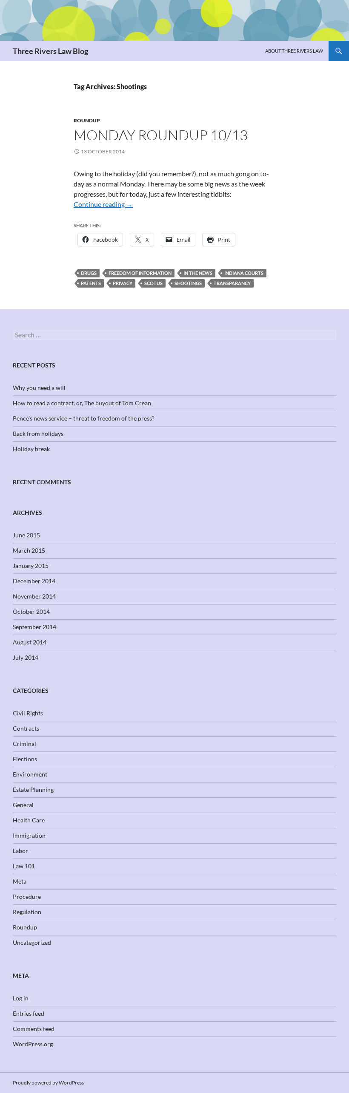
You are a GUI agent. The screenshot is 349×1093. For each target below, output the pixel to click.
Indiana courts (243, 273)
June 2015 (26, 535)
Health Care (29, 820)
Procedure (27, 896)
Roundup (87, 120)
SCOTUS (153, 283)
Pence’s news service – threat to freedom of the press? (83, 418)
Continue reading (103, 204)
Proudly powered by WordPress (48, 1082)
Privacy (122, 283)
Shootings (188, 283)
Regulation (27, 911)
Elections (25, 759)
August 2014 (29, 642)
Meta (19, 881)
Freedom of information (140, 273)
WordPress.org (33, 1044)
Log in (21, 998)
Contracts (26, 728)
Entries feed (28, 1013)
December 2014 (34, 581)
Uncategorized (32, 942)
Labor (20, 850)
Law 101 (24, 866)
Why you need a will (39, 387)
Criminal (24, 743)
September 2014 (34, 626)
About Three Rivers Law (294, 51)
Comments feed (33, 1028)
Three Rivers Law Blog (50, 51)
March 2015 (29, 550)
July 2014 (25, 657)
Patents (91, 283)
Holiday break (31, 448)
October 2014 (31, 611)
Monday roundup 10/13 (161, 135)
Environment (30, 774)
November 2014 (34, 596)
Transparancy (232, 283)
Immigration (29, 835)
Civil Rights (28, 713)
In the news (197, 273)
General (23, 804)
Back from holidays (38, 433)
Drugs (89, 273)
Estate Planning (33, 789)
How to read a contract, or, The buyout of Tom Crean (82, 403)
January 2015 (31, 565)
